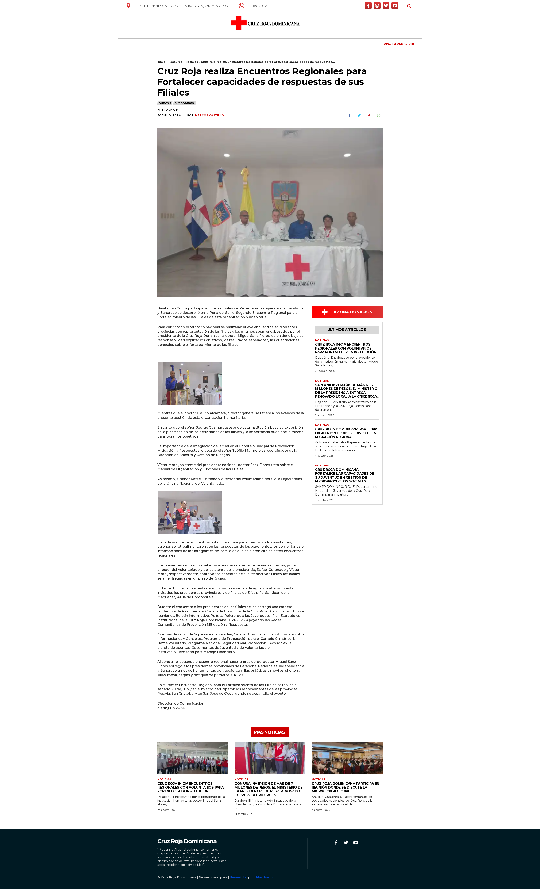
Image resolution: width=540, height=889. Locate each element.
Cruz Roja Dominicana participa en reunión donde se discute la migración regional (346, 433)
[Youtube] (395, 5)
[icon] (128, 7)
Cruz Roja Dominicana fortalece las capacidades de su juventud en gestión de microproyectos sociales (344, 475)
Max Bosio (264, 877)
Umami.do (238, 877)
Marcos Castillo (209, 115)
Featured (175, 62)
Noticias (191, 62)
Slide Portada (184, 103)
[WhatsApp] (378, 115)
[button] (409, 6)
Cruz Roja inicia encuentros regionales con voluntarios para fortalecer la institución (345, 348)
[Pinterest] (368, 115)
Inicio (161, 62)
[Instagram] (377, 5)
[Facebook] (368, 5)
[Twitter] (386, 5)
